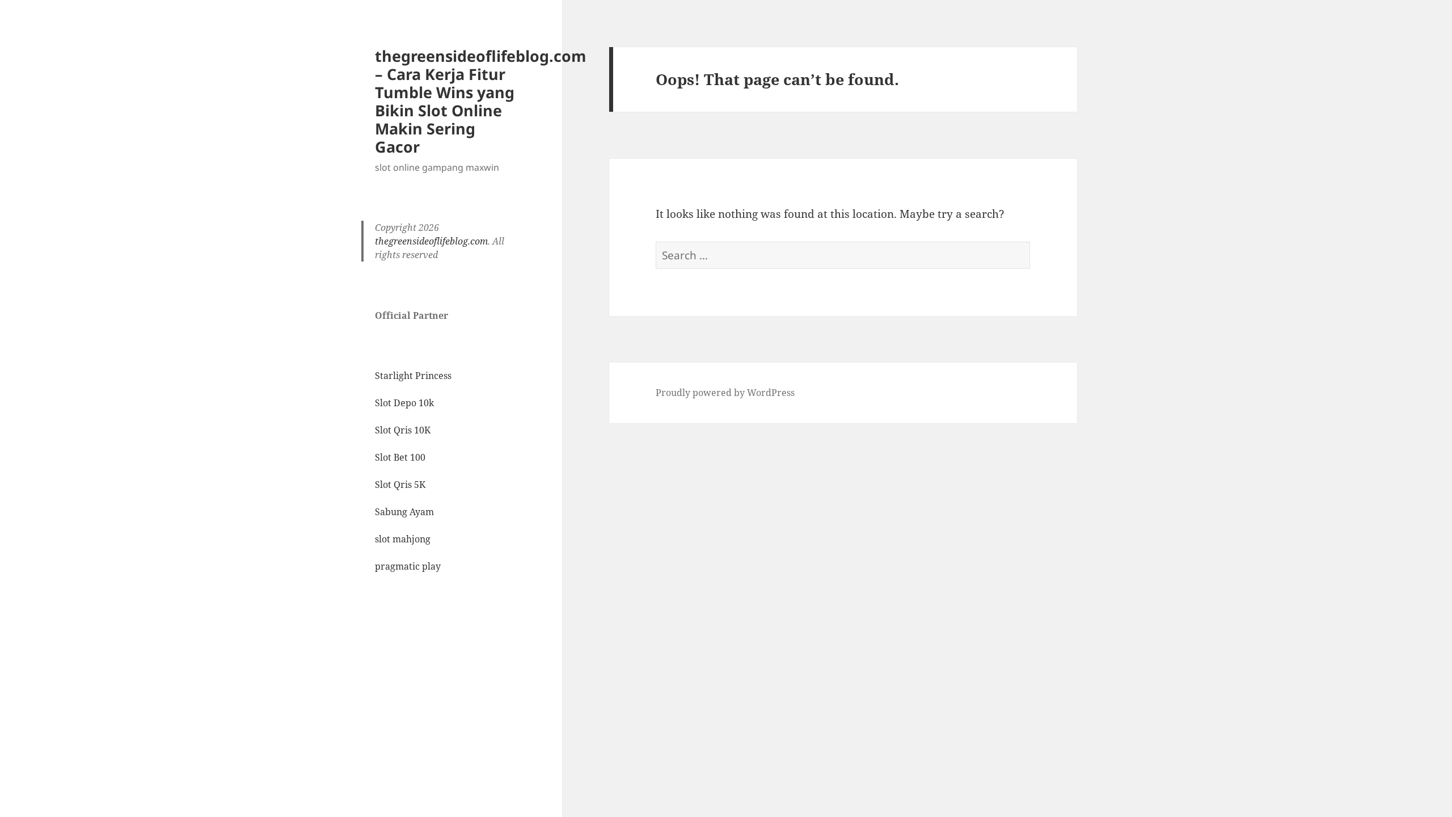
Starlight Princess (413, 375)
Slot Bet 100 (400, 457)
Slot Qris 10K (402, 430)
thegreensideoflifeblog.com (431, 241)
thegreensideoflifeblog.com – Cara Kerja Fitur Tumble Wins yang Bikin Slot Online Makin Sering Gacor (480, 101)
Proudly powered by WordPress (725, 392)
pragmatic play (408, 566)
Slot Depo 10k (404, 403)
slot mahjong (402, 539)
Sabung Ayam (404, 512)
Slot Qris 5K (400, 484)
